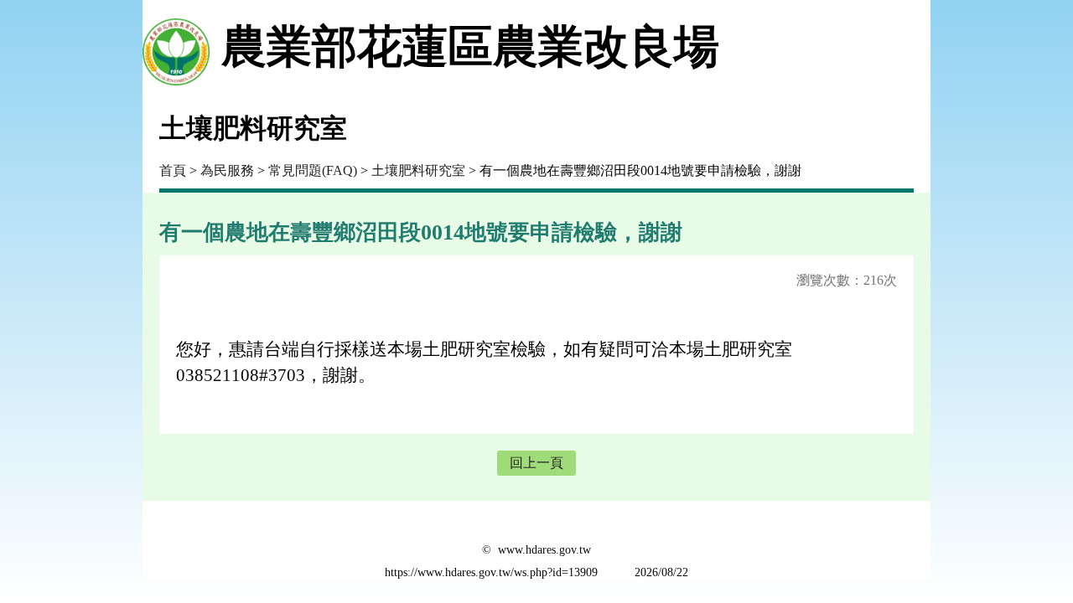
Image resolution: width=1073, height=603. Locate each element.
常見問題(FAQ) (312, 170)
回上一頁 (536, 463)
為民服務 (227, 170)
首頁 (172, 170)
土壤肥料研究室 (418, 170)
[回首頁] (176, 47)
